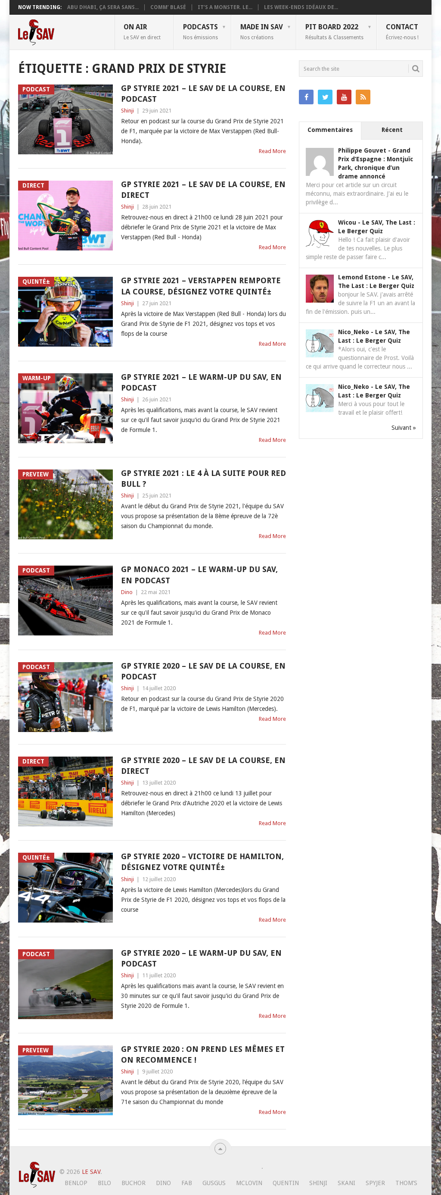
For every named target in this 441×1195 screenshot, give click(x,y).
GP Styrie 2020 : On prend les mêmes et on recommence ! (203, 1054)
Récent (392, 129)
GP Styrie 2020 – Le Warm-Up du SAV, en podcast (201, 958)
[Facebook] (306, 97)
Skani (346, 1182)
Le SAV (91, 1171)
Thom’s (406, 1182)
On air (142, 31)
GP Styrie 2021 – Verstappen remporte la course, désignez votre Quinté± (201, 286)
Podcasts (200, 31)
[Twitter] (325, 97)
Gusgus (214, 1182)
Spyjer (375, 1182)
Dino (127, 592)
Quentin (286, 1182)
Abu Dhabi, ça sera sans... (103, 7)
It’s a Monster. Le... (225, 7)
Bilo (104, 1182)
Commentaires (330, 129)
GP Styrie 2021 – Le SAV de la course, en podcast (203, 93)
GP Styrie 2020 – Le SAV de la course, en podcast (203, 671)
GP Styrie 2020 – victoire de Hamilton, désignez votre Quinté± (202, 862)
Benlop (76, 1182)
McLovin (249, 1182)
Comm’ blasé (168, 7)
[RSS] (363, 97)
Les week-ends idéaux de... (301, 7)
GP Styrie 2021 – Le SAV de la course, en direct (203, 190)
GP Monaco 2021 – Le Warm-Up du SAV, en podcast (199, 575)
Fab (186, 1182)
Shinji (127, 110)
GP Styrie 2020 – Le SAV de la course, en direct (203, 766)
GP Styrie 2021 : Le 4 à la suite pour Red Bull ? (203, 478)
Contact (402, 31)
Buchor (133, 1182)
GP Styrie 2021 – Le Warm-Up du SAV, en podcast (201, 382)
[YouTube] (344, 97)
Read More (272, 151)
